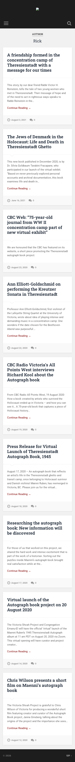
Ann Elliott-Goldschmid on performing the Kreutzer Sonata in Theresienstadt (34, 289)
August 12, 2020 (19, 740)
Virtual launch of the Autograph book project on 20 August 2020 (37, 605)
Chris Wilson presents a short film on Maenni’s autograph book (36, 685)
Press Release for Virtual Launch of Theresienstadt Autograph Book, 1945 (32, 451)
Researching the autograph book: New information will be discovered (34, 528)
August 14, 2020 (19, 663)
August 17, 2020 (19, 583)
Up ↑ (69, 755)
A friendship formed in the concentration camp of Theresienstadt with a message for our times (33, 62)
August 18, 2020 (19, 506)
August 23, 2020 (19, 267)
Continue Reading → (19, 108)
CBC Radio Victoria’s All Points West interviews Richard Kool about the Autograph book (31, 372)
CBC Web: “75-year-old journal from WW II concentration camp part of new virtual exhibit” (34, 224)
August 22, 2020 (19, 348)
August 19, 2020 (19, 429)
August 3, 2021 (18, 120)
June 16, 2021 (18, 200)
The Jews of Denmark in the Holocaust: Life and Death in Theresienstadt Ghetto (35, 142)
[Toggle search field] (69, 23)
